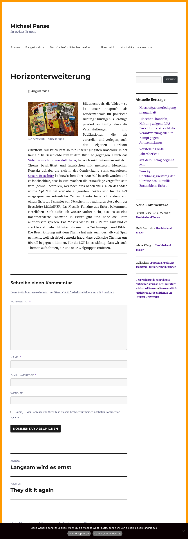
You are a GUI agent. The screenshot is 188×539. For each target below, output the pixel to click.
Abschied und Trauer (148, 217)
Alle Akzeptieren (79, 533)
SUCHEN (170, 79)
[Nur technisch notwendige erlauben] (183, 531)
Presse (15, 47)
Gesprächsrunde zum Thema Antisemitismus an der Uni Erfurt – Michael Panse (156, 284)
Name (15, 357)
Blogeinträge (34, 47)
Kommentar (20, 301)
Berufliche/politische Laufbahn (72, 47)
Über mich (107, 47)
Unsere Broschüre (41, 176)
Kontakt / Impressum (136, 47)
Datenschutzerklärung (107, 533)
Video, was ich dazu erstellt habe (52, 160)
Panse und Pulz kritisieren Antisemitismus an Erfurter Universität (156, 293)
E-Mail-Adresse (23, 375)
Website (16, 393)
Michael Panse (29, 26)
